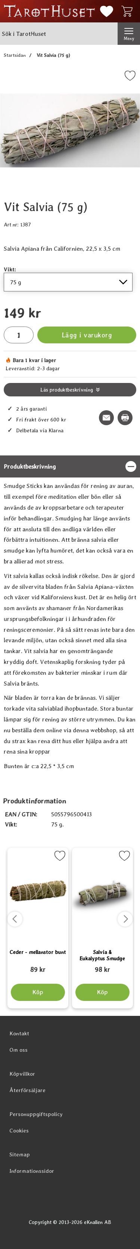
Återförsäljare (27, 1090)
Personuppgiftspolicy (36, 1114)
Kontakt (19, 1033)
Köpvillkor (22, 1073)
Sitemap (19, 1154)
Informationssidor (31, 1171)
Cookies (19, 1130)
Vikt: (10, 269)
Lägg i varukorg (87, 335)
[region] (70, 466)
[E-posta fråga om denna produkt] (106, 417)
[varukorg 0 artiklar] (129, 11)
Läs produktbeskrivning (66, 390)
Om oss (18, 1049)
